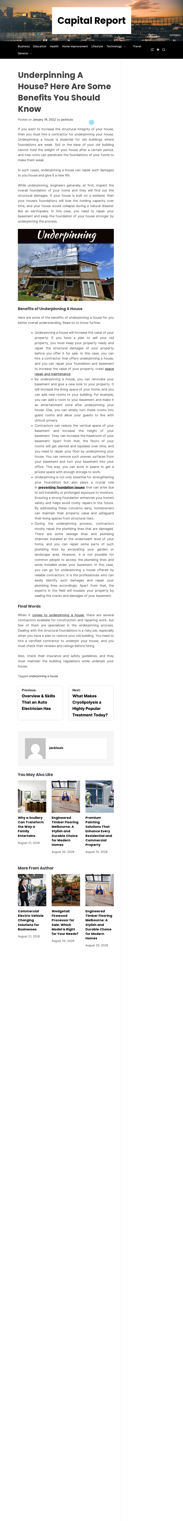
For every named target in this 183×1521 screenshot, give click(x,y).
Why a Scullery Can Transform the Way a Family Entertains (31, 826)
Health (54, 46)
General (23, 53)
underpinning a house (43, 676)
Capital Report (91, 20)
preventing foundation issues (61, 487)
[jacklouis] (35, 748)
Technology (114, 46)
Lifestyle (97, 46)
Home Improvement (75, 46)
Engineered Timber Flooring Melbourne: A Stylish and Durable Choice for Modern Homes (65, 831)
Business (24, 46)
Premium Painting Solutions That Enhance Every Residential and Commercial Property (98, 831)
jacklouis (67, 119)
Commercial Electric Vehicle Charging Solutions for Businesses (31, 920)
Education (39, 46)
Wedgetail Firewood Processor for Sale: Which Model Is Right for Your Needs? (65, 922)
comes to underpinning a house (58, 615)
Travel (137, 46)
